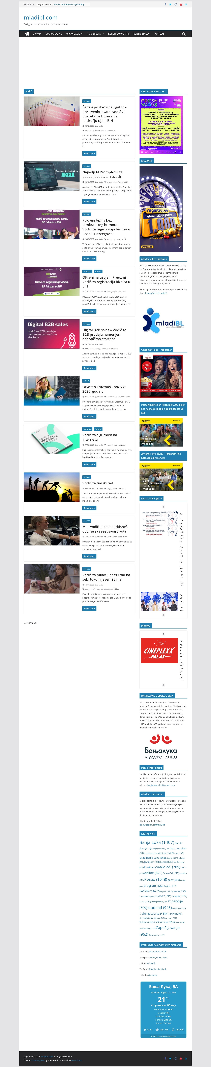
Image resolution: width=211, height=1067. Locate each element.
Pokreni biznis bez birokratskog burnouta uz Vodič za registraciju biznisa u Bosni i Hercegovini (106, 227)
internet (110, 445)
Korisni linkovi (141, 33)
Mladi (118, 396)
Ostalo (86, 381)
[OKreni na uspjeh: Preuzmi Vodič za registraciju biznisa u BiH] (52, 281)
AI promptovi (112, 182)
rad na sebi (104, 589)
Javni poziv (152, 862)
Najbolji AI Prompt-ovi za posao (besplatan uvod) (102, 174)
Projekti (170, 886)
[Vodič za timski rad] (52, 487)
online (153, 873)
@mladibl (151, 963)
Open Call (171, 873)
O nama (37, 33)
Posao (120, 182)
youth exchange (147, 928)
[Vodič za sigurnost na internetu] (52, 439)
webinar (167, 922)
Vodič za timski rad (97, 483)
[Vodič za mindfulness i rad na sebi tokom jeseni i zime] (52, 579)
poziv (123, 396)
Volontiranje (149, 922)
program (153, 885)
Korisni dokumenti (118, 33)
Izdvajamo (87, 271)
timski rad (117, 488)
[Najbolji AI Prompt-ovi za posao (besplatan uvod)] (52, 176)
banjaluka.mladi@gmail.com (161, 785)
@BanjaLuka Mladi (157, 969)
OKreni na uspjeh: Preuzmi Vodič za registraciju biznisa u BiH (106, 282)
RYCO (165, 896)
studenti (160, 907)
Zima (117, 589)
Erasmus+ (111, 396)
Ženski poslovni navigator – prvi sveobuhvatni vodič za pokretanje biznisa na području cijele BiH (104, 114)
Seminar (145, 902)
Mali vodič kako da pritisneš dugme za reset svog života (105, 528)
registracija (116, 239)
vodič (92, 130)
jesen (87, 589)
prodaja (98, 348)
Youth (179, 922)
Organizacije (73, 33)
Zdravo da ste (157, 935)
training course (153, 913)
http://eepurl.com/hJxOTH (152, 824)
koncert (166, 861)
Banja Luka (157, 842)
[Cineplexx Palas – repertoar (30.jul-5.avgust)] (159, 650)
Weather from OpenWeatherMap (163, 1036)
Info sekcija (94, 33)
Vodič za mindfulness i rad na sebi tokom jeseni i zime (106, 577)
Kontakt (159, 33)
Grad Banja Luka (153, 857)
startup (110, 348)
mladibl (100, 126)
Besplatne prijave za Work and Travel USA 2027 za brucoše (69, 6)
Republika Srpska (149, 896)
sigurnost (117, 445)
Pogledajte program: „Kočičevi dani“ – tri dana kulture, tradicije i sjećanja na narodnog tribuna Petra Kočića (181, 571)
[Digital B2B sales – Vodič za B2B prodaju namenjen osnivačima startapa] (52, 334)
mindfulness (95, 589)
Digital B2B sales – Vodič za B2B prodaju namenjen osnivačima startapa (104, 334)
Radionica (150, 891)
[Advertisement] (105, 67)
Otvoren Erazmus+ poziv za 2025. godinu (104, 388)
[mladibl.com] (27, 33)
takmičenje (179, 908)
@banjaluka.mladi (157, 951)
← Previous (30, 622)
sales (104, 348)
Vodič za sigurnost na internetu (99, 437)
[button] (81, 34)
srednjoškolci (159, 901)
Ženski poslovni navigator (105, 130)
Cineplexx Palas (160, 848)
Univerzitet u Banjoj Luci (152, 918)
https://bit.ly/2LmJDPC (156, 293)
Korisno (87, 101)
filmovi (177, 853)
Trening (174, 913)
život (125, 536)
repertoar (178, 891)
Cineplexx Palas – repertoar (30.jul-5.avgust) (181, 664)
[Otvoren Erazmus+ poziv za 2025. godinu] (52, 390)
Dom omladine (54, 33)
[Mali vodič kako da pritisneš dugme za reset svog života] (52, 530)
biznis (87, 130)
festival (165, 853)
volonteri (171, 918)
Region (165, 891)
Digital (91, 348)
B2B (86, 348)
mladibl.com (41, 17)
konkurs (153, 867)
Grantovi (172, 858)
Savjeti (109, 488)
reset (109, 536)
